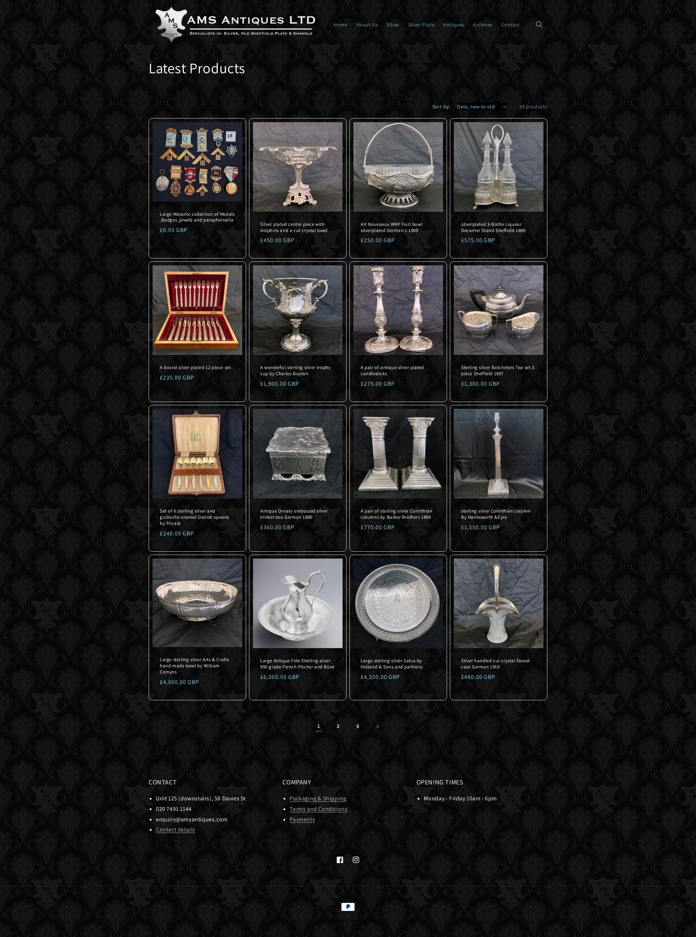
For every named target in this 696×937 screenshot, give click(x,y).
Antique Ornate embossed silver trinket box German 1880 (294, 514)
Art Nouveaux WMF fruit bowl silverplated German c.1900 (391, 227)
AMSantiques (337, 920)
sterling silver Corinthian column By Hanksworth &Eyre (496, 514)
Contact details (175, 829)
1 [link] (318, 726)
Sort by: (441, 106)
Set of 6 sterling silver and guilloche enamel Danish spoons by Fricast (194, 517)
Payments (302, 819)
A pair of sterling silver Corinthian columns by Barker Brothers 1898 (396, 514)
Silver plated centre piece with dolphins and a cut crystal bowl (294, 227)
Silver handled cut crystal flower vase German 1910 (495, 664)
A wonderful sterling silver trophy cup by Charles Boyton (295, 371)
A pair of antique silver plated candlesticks (392, 371)
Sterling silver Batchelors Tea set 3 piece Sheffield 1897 (497, 371)
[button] (539, 25)
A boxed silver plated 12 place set (195, 367)
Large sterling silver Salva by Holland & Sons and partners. (392, 664)
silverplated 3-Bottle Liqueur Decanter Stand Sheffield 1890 (493, 227)
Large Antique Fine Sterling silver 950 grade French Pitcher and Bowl (297, 664)
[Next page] (377, 726)
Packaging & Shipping (318, 798)
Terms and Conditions (318, 809)
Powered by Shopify (366, 920)
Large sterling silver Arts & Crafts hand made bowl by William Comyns (194, 666)
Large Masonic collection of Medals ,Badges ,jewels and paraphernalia (197, 217)
